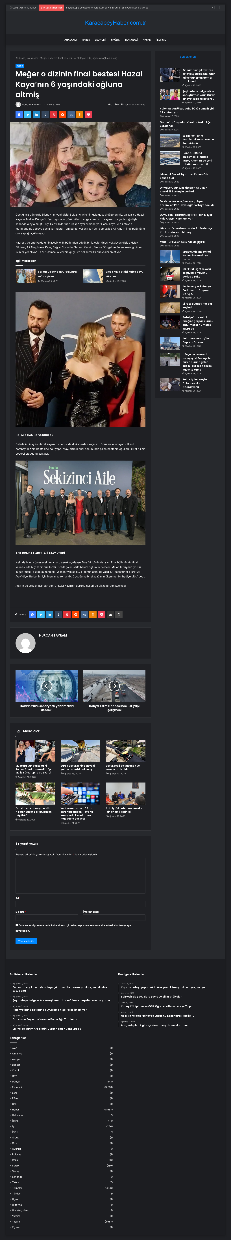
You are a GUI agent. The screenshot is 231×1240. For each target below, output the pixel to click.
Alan (14, 1047)
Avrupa (16, 1059)
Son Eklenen (188, 56)
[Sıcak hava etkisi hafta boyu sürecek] (93, 276)
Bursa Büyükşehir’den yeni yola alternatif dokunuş (78, 767)
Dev (14, 1075)
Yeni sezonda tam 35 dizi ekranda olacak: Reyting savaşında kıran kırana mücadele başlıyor (77, 813)
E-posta (21, 911)
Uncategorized (20, 1210)
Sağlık (115, 39)
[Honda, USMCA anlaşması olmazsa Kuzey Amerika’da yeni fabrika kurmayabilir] (170, 158)
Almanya (17, 1053)
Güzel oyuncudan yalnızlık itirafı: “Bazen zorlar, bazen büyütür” (34, 812)
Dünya (16, 1081)
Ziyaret (16, 1227)
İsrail (15, 1132)
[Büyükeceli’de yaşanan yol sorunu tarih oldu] (125, 751)
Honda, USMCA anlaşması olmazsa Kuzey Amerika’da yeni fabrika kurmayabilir (197, 158)
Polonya (16, 1154)
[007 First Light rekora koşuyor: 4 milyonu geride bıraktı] (170, 274)
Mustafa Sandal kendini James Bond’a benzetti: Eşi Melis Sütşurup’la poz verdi (33, 769)
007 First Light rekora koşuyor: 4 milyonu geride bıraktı (196, 272)
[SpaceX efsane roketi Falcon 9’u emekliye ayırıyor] (170, 256)
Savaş (15, 1171)
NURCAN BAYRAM (32, 104)
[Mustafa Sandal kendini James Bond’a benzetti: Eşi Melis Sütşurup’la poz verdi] (35, 751)
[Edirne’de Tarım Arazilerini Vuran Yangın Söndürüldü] (170, 140)
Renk (15, 1160)
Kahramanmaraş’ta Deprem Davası (195, 340)
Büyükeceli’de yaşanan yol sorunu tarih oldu (123, 767)
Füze (15, 1098)
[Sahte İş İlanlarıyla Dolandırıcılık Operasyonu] (170, 384)
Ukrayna (17, 1204)
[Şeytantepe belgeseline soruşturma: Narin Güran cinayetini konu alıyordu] (170, 94)
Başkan (16, 1064)
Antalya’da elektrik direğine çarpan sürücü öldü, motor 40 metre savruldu (197, 322)
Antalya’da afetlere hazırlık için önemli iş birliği (124, 810)
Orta (14, 1143)
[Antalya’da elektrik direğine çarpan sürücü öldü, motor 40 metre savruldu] (170, 322)
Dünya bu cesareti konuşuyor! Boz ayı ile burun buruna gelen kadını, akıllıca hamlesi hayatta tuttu (197, 362)
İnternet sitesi (91, 911)
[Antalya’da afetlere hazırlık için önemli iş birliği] (125, 794)
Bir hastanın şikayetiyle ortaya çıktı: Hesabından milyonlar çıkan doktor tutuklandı (198, 75)
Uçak (15, 1199)
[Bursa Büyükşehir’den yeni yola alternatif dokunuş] (80, 751)
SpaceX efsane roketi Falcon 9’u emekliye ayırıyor (196, 255)
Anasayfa (70, 39)
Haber (86, 39)
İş (13, 1126)
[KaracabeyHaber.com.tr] (115, 22)
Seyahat (17, 1176)
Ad (18, 898)
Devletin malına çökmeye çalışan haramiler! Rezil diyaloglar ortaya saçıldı (187, 203)
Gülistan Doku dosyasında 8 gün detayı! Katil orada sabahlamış (186, 230)
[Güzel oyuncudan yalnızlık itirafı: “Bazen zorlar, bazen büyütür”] (35, 794)
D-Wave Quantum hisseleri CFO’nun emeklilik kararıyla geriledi (183, 189)
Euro (14, 1092)
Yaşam (147, 39)
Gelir (14, 1104)
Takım (15, 1182)
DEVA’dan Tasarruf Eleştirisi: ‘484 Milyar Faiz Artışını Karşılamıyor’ (186, 216)
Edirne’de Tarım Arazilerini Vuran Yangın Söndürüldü (198, 139)
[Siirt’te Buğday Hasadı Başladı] (170, 307)
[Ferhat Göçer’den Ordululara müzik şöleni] (26, 276)
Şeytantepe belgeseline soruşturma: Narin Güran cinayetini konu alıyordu (198, 95)
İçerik (15, 1120)
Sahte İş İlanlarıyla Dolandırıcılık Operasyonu (194, 383)
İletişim (161, 39)
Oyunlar (16, 1148)
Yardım (16, 1216)
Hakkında (17, 1115)
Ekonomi (100, 39)
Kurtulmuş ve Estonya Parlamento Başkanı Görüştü (196, 290)
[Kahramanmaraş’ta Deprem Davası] (170, 343)
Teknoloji (131, 39)
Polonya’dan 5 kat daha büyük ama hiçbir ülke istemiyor (97, 7)
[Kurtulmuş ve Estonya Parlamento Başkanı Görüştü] (170, 291)
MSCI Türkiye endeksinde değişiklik (182, 242)
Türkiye (16, 1193)
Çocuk (15, 1070)
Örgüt (15, 1137)
